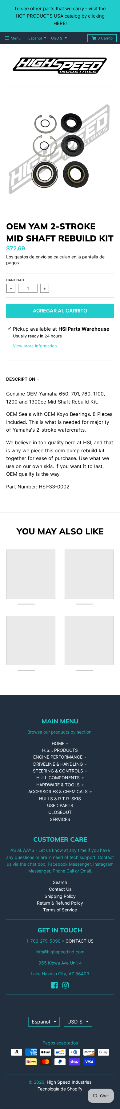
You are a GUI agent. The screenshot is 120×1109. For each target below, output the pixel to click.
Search (60, 882)
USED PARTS (60, 805)
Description (20, 379)
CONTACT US (80, 941)
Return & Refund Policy (60, 903)
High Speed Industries (69, 1082)
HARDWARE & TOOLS (58, 784)
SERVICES (60, 819)
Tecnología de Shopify (60, 1088)
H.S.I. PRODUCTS (60, 750)
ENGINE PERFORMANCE (57, 757)
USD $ (56, 38)
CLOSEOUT (60, 812)
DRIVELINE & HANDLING (58, 764)
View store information (35, 345)
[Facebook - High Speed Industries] (54, 985)
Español (35, 38)
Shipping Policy (60, 896)
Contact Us (60, 889)
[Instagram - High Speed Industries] (65, 985)
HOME (58, 743)
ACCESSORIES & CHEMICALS (58, 791)
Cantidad (15, 280)
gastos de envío (30, 256)
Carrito (105, 38)
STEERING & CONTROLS (58, 770)
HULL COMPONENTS (58, 777)
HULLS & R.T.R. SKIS (60, 798)
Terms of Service (60, 909)
